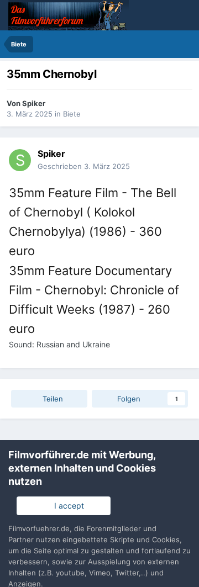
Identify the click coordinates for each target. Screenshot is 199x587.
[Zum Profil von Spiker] (20, 160)
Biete (72, 113)
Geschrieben (84, 166)
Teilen (51, 398)
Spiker (33, 103)
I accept (67, 505)
